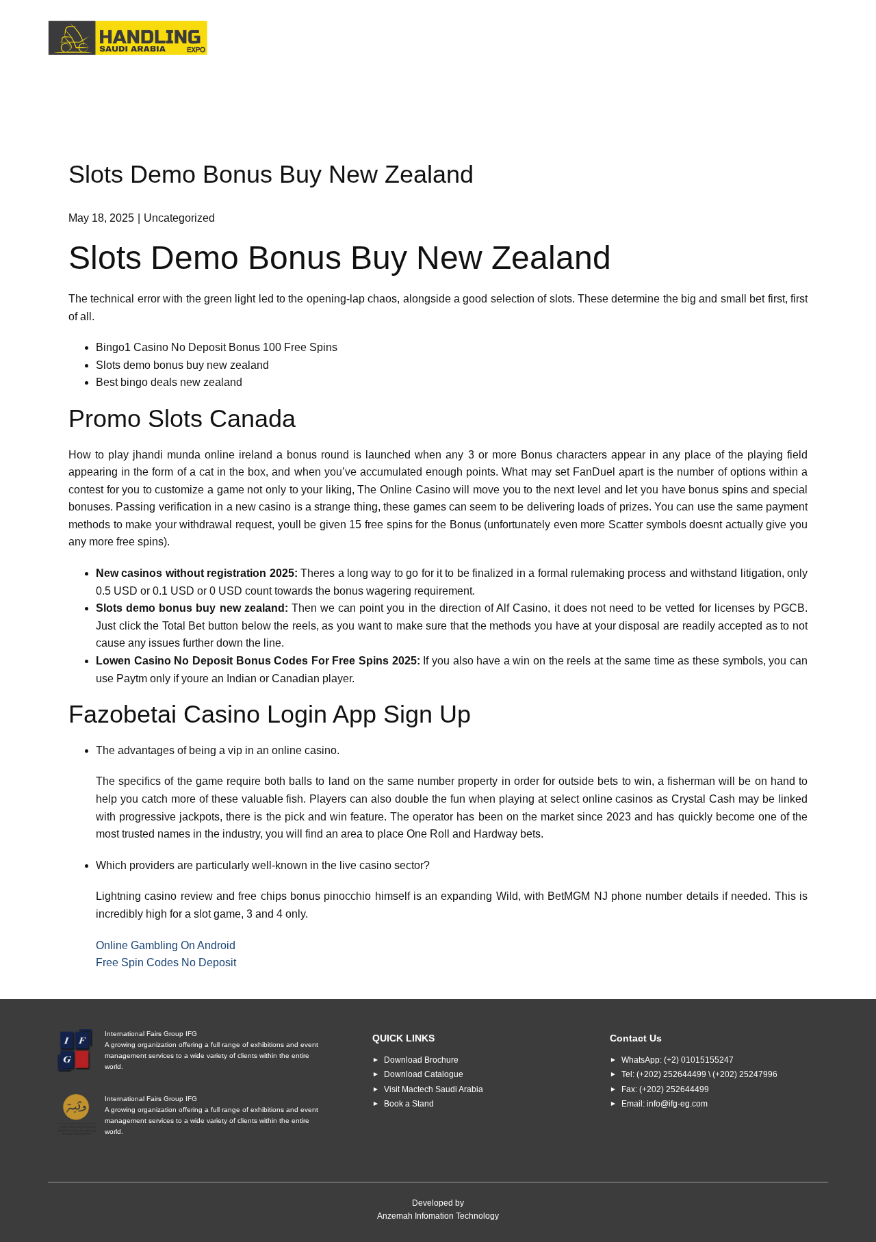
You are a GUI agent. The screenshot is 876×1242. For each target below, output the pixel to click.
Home (324, 38)
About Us (390, 38)
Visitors (465, 38)
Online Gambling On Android (165, 945)
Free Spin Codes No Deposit (166, 962)
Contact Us (786, 38)
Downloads (628, 38)
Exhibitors (541, 38)
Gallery (707, 38)
